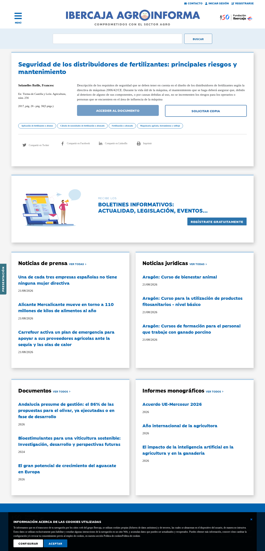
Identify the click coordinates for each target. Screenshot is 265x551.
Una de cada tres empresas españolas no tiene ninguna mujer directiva (67, 280)
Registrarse (244, 3)
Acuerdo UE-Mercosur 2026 (172, 404)
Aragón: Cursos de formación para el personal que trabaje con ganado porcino (191, 329)
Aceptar (55, 543)
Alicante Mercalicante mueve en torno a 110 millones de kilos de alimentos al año (66, 307)
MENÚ (18, 22)
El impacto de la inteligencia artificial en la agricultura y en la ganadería (188, 450)
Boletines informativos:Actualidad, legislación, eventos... (153, 207)
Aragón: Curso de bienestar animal (179, 277)
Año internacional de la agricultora (179, 425)
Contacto (195, 3)
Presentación (3, 279)
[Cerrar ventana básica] (251, 519)
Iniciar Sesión (218, 3)
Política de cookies (131, 535)
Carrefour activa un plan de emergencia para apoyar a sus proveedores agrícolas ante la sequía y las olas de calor (66, 338)
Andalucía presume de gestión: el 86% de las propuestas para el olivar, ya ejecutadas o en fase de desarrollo (66, 410)
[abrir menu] (18, 16)
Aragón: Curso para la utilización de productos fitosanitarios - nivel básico (192, 301)
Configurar (28, 543)
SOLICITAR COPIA (206, 110)
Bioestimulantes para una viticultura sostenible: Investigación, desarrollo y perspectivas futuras (69, 441)
